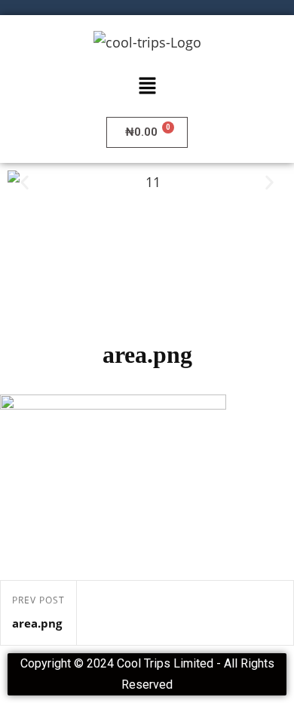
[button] (147, 86)
